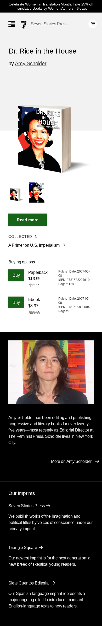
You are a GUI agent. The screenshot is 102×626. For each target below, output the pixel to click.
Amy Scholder (30, 63)
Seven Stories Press (49, 24)
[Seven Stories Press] (24, 25)
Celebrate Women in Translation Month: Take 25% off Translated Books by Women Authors (51, 6)
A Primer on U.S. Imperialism (34, 245)
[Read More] (27, 220)
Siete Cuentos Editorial (28, 583)
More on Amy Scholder (71, 461)
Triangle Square (22, 547)
